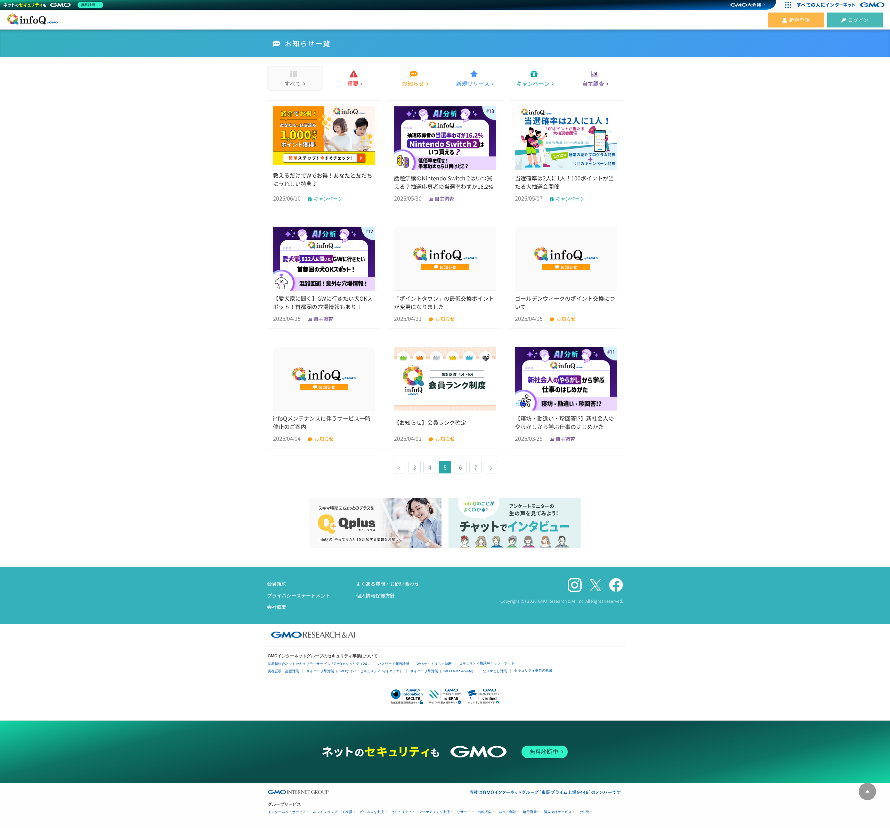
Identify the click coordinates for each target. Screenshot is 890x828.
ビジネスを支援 (371, 812)
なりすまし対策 (495, 671)
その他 (583, 812)
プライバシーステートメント (298, 595)
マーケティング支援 (434, 812)
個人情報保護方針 (375, 595)
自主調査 (593, 83)
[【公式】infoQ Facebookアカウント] (616, 585)
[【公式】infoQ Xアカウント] (595, 585)
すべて (292, 83)
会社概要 (276, 606)
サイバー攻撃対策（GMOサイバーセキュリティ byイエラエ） (354, 671)
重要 (352, 83)
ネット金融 (507, 812)
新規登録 (799, 19)
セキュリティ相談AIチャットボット (487, 663)
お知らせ (413, 83)
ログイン (858, 19)
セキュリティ (401, 812)
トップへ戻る (867, 791)
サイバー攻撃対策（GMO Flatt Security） (442, 671)
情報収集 (485, 812)
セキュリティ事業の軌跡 (533, 670)
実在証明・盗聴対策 (283, 671)
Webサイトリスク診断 (434, 664)
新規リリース (473, 83)
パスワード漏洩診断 (393, 664)
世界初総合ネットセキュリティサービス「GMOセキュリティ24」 (319, 664)
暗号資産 (530, 812)
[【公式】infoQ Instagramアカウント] (575, 585)
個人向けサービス (558, 812)
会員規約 (276, 583)
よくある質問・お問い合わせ (387, 583)
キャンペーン (533, 83)
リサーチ (464, 812)
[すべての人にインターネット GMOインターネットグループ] (841, 5)
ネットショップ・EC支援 (333, 812)
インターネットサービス (287, 812)
